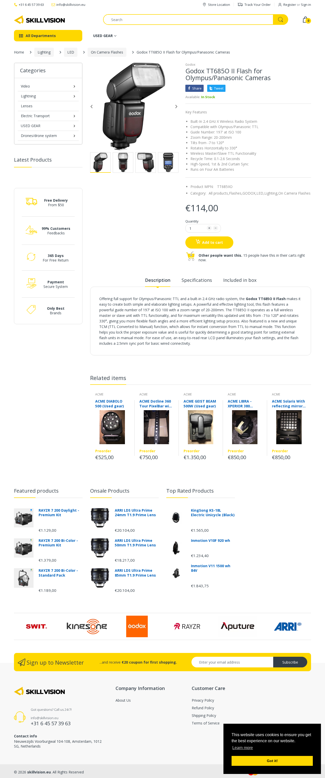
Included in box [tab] (239, 280)
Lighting (44, 52)
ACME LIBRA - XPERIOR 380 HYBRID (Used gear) (240, 403)
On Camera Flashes (107, 52)
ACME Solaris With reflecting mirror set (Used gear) (288, 403)
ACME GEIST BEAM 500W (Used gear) (200, 403)
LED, (260, 193)
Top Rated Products (190, 490)
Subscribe (290, 662)
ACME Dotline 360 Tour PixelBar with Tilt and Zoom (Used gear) (156, 403)
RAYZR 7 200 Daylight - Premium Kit (59, 512)
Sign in (306, 4)
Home (19, 52)
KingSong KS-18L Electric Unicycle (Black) (213, 512)
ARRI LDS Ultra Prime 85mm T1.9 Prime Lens (135, 572)
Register (289, 4)
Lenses (26, 105)
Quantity (192, 221)
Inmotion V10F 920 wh (210, 540)
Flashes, (235, 193)
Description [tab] (157, 280)
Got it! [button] (272, 761)
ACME (99, 394)
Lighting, (271, 193)
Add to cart (212, 242)
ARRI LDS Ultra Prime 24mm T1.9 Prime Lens (135, 512)
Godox (190, 64)
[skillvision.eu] (39, 19)
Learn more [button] (242, 748)
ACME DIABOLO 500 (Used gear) (109, 403)
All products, (219, 193)
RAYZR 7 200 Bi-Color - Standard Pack (58, 572)
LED (70, 52)
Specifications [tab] (197, 280)
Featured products (36, 490)
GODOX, (249, 193)
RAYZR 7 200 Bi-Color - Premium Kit (58, 542)
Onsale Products (109, 490)
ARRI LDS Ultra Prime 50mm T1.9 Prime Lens (135, 542)
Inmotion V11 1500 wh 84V (210, 568)
